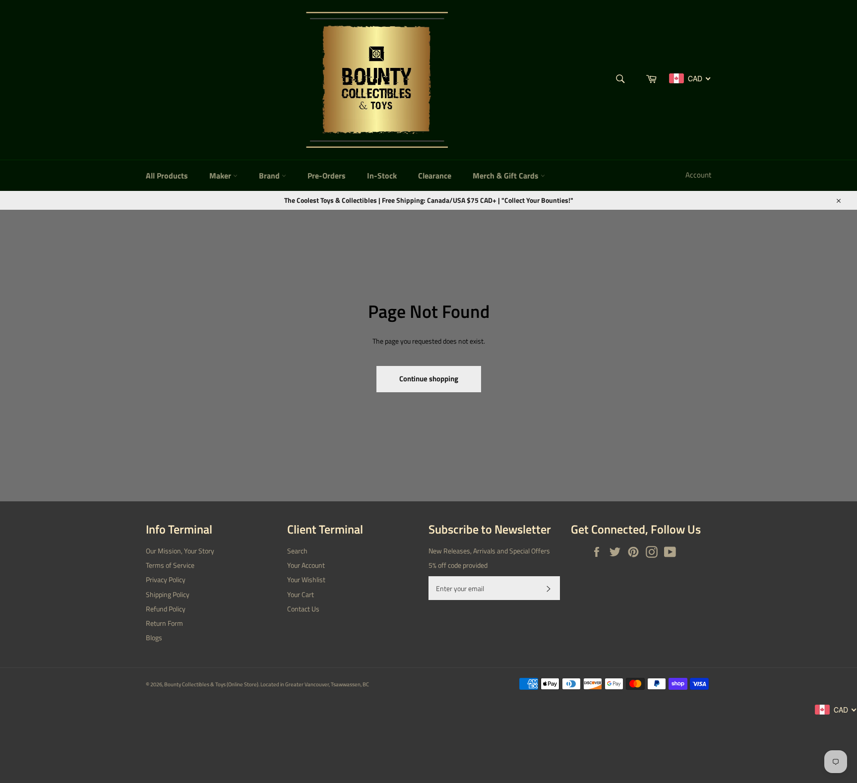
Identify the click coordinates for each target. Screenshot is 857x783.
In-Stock (382, 175)
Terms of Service (170, 565)
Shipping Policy (167, 594)
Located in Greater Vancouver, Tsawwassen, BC (314, 684)
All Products (167, 175)
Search (297, 550)
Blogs (154, 637)
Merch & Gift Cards (507, 175)
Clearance (434, 175)
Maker (221, 175)
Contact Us (303, 608)
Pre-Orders (326, 175)
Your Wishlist (306, 579)
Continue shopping (428, 378)
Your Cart (300, 594)
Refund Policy (165, 608)
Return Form (164, 623)
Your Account (306, 565)
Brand (270, 175)
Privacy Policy (165, 579)
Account (698, 175)
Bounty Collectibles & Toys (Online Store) (211, 684)
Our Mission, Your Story (180, 550)
